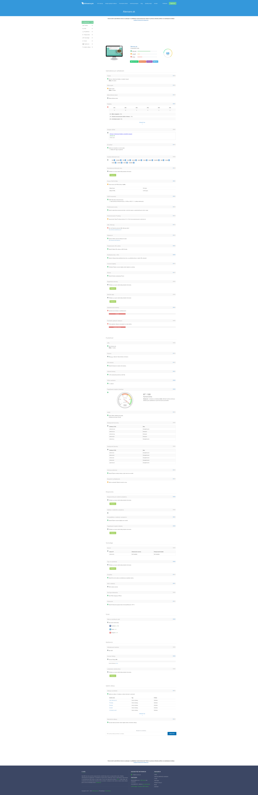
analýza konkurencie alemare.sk (141, 20)
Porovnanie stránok (123, 3)
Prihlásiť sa (113, 175)
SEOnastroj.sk (95, 791)
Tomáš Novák (107, 791)
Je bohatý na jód (112, 710)
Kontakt (155, 3)
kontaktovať (98, 782)
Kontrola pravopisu (134, 3)
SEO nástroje (100, 3)
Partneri (156, 780)
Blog (142, 3)
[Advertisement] (141, 33)
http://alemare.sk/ (113, 700)
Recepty (111, 705)
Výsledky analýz (148, 3)
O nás (155, 778)
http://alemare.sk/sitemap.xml (115, 229)
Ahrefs (117, 663)
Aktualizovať (142, 61)
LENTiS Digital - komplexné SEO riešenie (139, 786)
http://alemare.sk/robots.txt (114, 240)
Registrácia (172, 3)
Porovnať (150, 61)
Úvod (155, 774)
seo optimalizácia (146, 784)
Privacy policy (158, 782)
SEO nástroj (143, 780)
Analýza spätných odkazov (111, 3)
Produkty (111, 702)
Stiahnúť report (134, 61)
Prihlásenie (165, 3)
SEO (118, 779)
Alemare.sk (133, 46)
